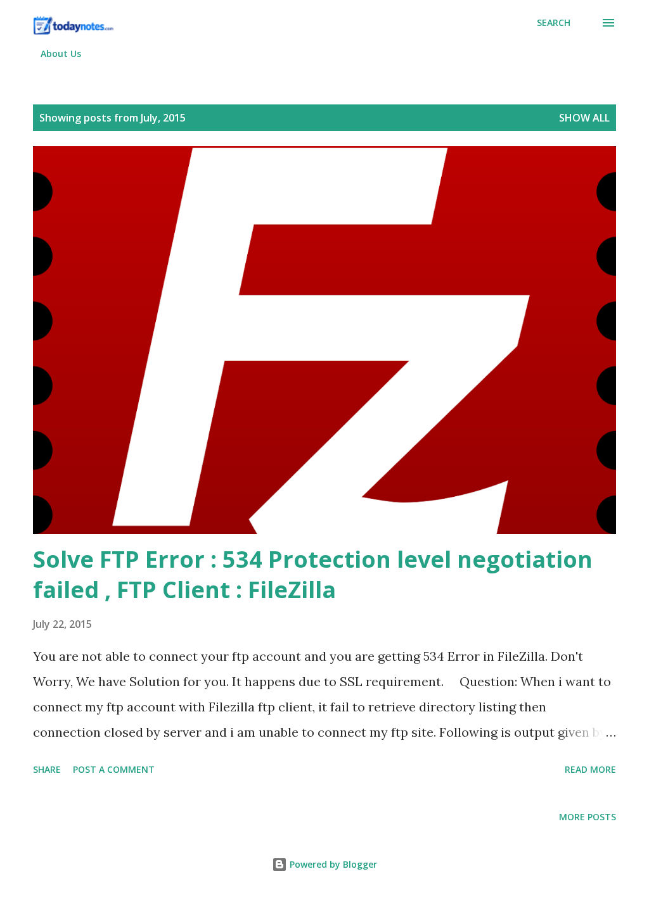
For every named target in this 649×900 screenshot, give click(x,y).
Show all (584, 118)
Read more (590, 769)
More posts (587, 817)
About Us (61, 53)
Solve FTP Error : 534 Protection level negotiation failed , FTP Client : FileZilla (313, 574)
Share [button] (47, 769)
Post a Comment (114, 769)
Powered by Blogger (332, 864)
